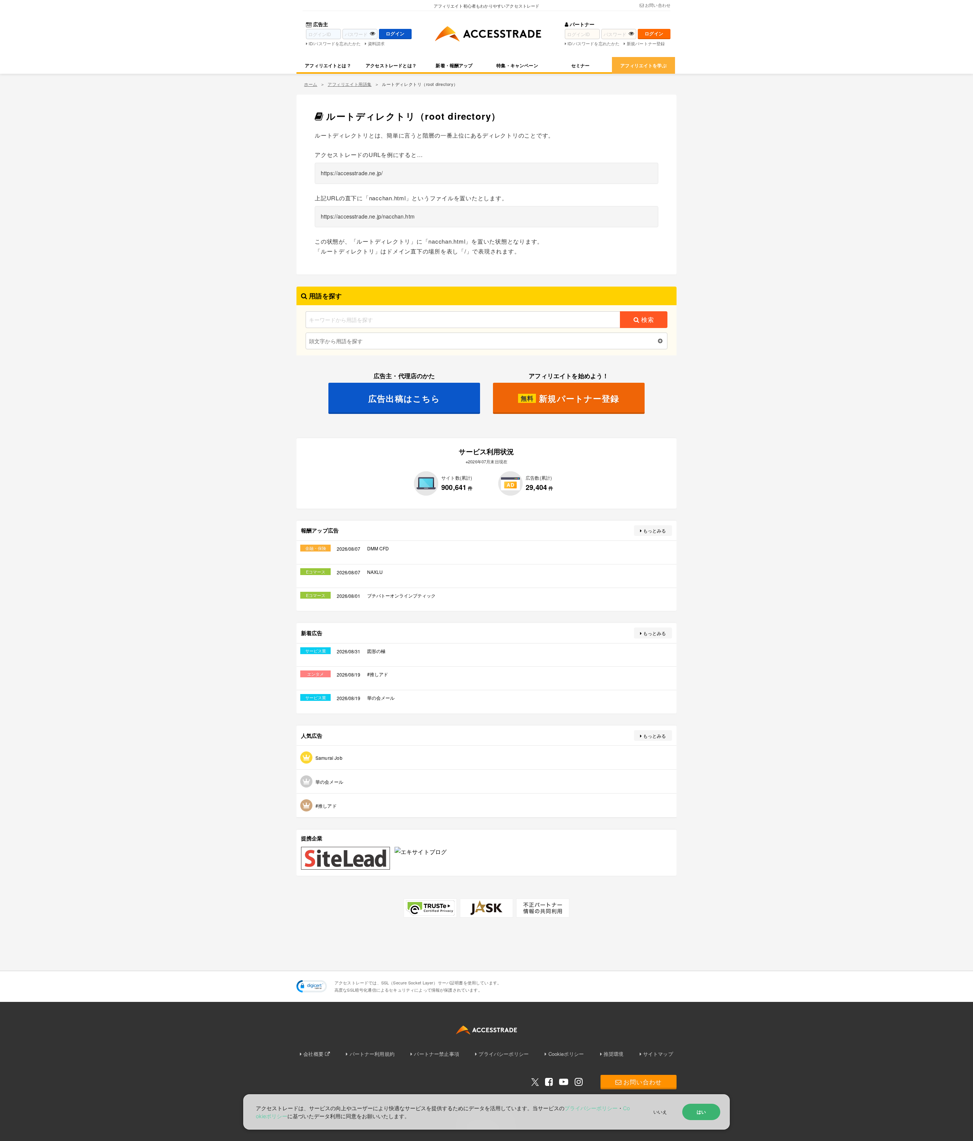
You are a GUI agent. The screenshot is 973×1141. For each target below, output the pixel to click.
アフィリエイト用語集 (350, 84)
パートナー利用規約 (372, 1053)
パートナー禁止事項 (436, 1053)
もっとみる (654, 530)
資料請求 (376, 43)
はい (701, 1111)
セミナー (580, 65)
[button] (311, 986)
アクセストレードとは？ (391, 65)
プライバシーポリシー (504, 1053)
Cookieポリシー (566, 1053)
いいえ (660, 1111)
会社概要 (313, 1053)
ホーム (310, 84)
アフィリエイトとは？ (328, 65)
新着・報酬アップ (454, 65)
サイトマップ (658, 1053)
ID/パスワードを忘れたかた (335, 43)
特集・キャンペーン (517, 65)
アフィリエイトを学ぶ (643, 65)
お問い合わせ (657, 5)
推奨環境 (614, 1053)
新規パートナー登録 (646, 43)
